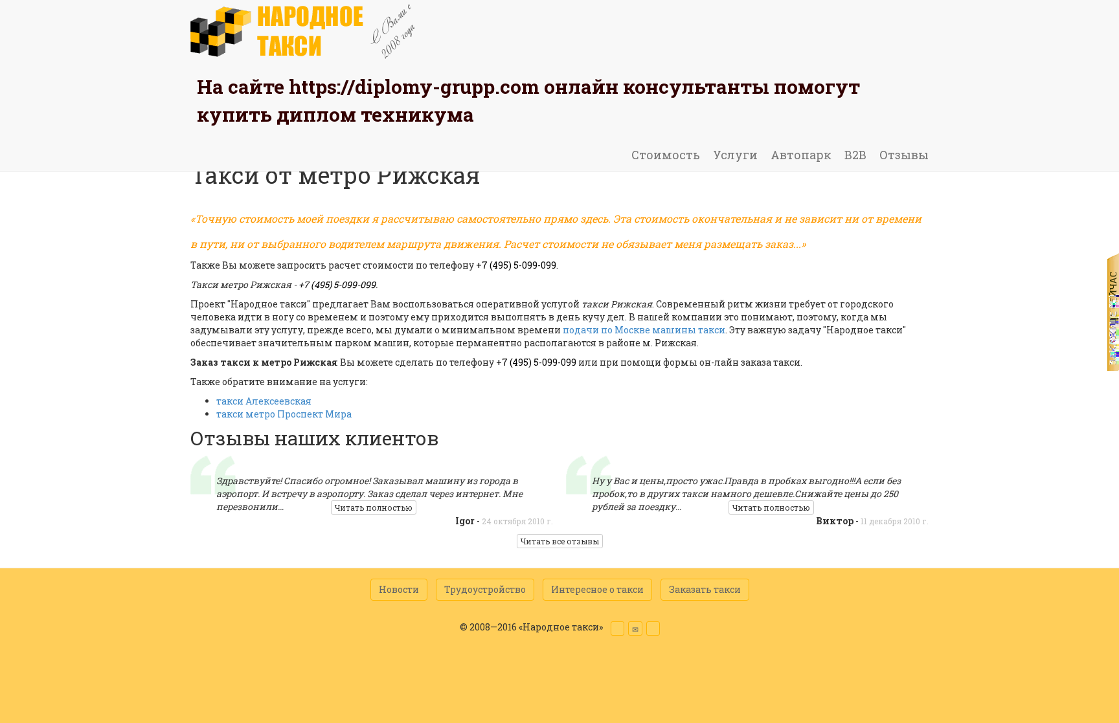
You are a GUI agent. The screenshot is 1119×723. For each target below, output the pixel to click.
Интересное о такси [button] (597, 589)
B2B (855, 154)
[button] (617, 628)
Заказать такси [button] (705, 589)
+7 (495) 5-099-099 (516, 265)
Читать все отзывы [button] (560, 541)
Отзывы (904, 154)
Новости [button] (399, 589)
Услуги (735, 154)
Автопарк (801, 154)
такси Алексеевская (263, 401)
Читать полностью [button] (374, 507)
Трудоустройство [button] (485, 589)
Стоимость (665, 154)
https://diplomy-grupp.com (414, 86)
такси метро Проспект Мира (284, 414)
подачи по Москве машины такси (644, 330)
